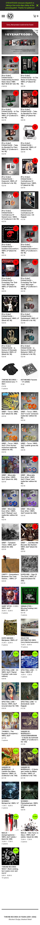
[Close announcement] (37, 5)
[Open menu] (3, 16)
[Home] (10, 16)
